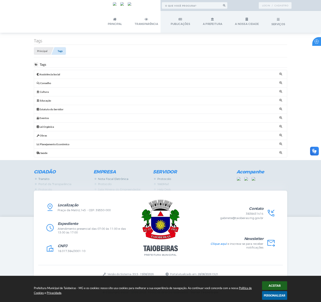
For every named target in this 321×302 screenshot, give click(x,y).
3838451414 (254, 214)
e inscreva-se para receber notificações (237, 245)
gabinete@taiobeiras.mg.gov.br (241, 218)
